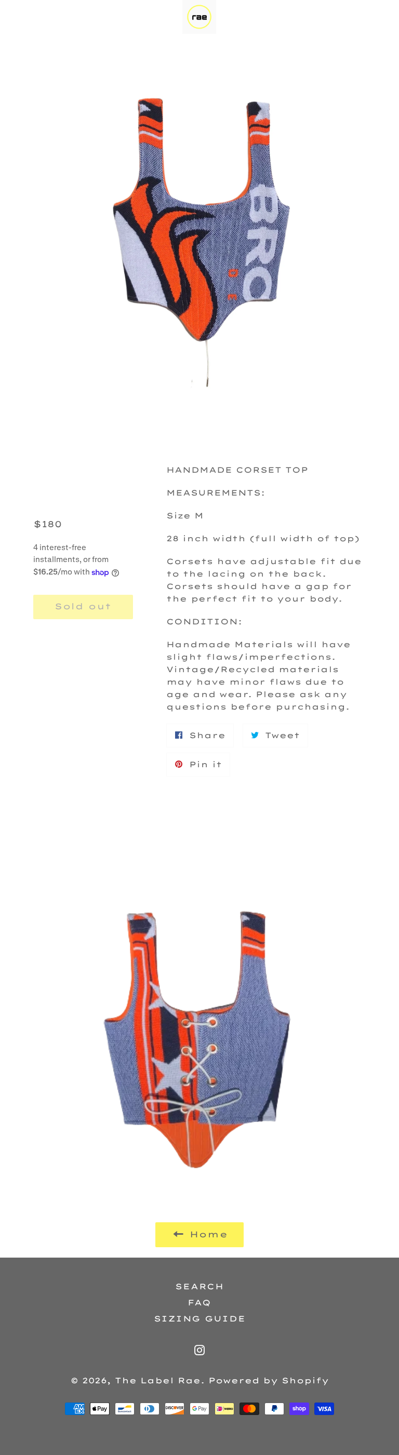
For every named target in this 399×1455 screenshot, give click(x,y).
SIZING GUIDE (200, 1319)
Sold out (83, 606)
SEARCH (199, 1286)
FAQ (199, 1302)
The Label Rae (158, 1380)
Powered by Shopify (268, 1380)
